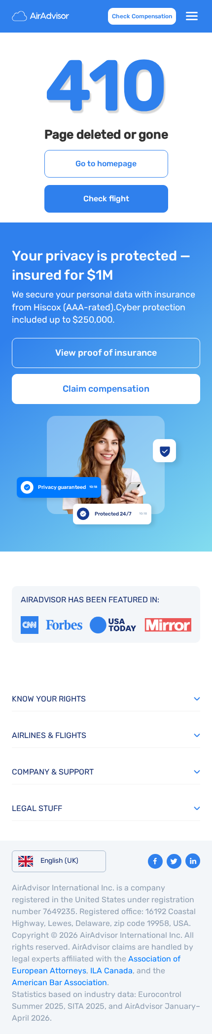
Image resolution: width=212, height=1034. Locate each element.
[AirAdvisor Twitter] (174, 861)
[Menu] (191, 16)
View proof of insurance (106, 352)
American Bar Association (59, 982)
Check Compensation (142, 16)
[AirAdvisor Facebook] (155, 861)
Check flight (106, 198)
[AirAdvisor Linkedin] (192, 860)
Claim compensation (106, 388)
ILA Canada (111, 970)
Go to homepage (106, 163)
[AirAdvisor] (41, 16)
